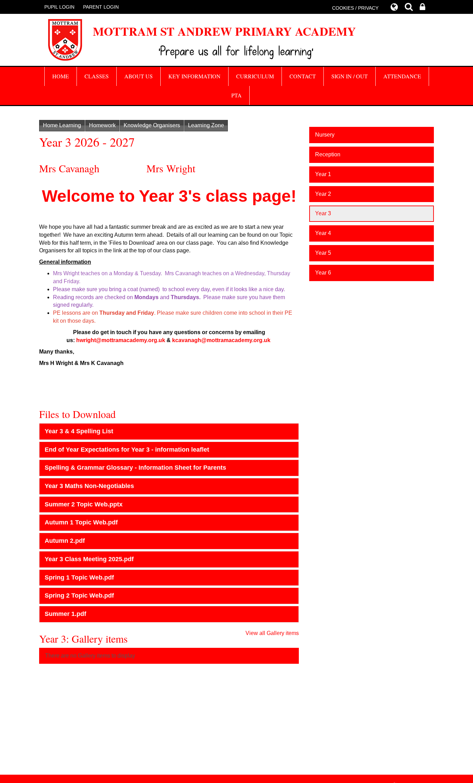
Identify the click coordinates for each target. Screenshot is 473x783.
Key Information (194, 76)
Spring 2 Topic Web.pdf (79, 595)
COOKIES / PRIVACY (355, 8)
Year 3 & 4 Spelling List (79, 431)
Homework (102, 125)
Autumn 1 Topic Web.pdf (81, 522)
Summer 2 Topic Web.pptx (84, 504)
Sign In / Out (349, 76)
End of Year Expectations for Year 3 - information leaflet (127, 449)
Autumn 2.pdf (65, 540)
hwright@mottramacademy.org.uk (120, 340)
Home (60, 76)
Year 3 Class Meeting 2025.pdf (89, 559)
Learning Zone (206, 125)
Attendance (402, 76)
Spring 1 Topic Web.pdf (79, 577)
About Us (138, 76)
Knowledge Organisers (152, 125)
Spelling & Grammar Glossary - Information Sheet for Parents (135, 467)
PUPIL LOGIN (59, 7)
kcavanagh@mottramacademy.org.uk (221, 340)
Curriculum (255, 76)
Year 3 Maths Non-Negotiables (89, 485)
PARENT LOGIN (101, 7)
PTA (236, 95)
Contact (302, 76)
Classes (96, 76)
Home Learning (62, 125)
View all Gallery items (272, 633)
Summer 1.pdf (65, 613)
